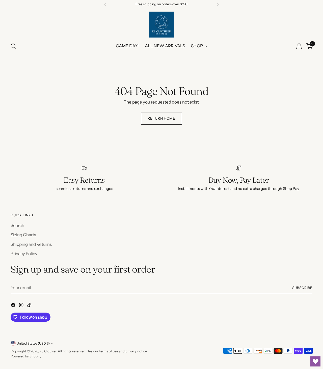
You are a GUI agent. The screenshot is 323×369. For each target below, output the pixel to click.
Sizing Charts (23, 234)
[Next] (217, 4)
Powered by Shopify (26, 356)
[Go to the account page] (299, 46)
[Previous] (105, 4)
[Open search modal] (13, 46)
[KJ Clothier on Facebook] (14, 306)
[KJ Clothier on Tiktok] (30, 306)
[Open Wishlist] (315, 361)
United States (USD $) (33, 343)
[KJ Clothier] (161, 25)
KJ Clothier (48, 351)
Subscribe (302, 288)
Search (17, 225)
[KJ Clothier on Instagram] (22, 306)
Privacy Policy (24, 253)
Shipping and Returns (31, 244)
